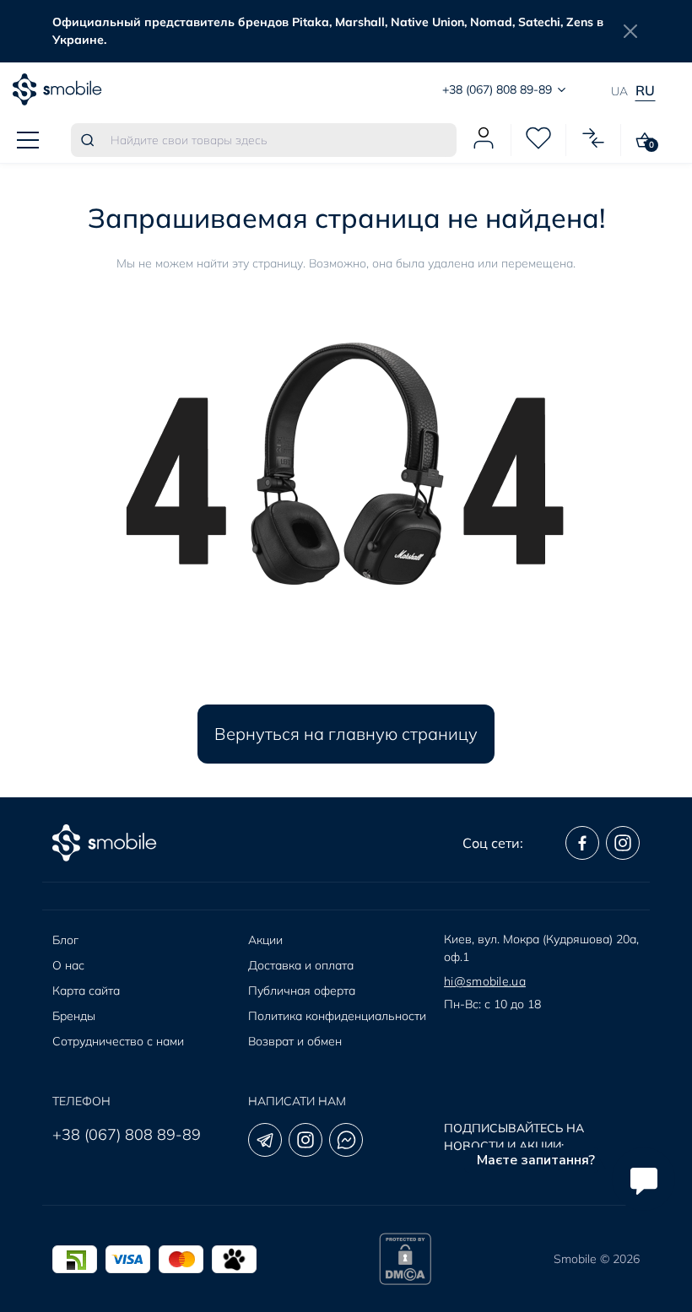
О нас (68, 965)
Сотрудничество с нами (118, 1041)
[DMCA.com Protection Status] (405, 1259)
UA (619, 91)
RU (645, 90)
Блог (65, 940)
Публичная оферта (301, 990)
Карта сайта (86, 990)
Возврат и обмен (295, 1041)
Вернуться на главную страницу (346, 733)
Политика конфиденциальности (337, 1015)
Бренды (73, 1015)
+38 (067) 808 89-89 (126, 1134)
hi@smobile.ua (485, 981)
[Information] (630, 31)
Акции (265, 940)
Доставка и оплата (301, 965)
